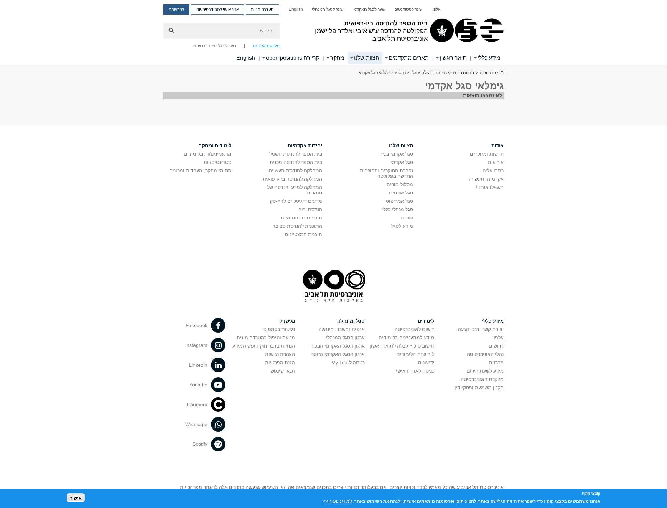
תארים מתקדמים (409, 58)
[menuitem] (436, 9)
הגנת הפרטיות (280, 362)
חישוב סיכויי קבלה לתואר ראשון (402, 346)
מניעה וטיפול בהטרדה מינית (266, 337)
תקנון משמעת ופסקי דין (479, 387)
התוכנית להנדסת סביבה (297, 226)
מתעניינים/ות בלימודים (207, 154)
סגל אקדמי (401, 162)
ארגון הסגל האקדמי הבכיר (338, 346)
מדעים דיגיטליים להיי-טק (296, 201)
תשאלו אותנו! (490, 187)
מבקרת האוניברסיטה (482, 379)
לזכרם (407, 217)
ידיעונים (426, 362)
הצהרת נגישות (280, 354)
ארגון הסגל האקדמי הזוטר (338, 354)
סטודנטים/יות (217, 162)
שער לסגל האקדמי (369, 9)
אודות (497, 145)
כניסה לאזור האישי (415, 371)
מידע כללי (489, 58)
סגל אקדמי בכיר (396, 154)
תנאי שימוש (283, 371)
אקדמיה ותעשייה (486, 179)
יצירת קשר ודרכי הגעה (481, 329)
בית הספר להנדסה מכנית (296, 162)
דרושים (496, 346)
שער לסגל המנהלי (328, 9)
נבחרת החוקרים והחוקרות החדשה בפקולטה (386, 173)
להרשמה (176, 9)
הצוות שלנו (366, 58)
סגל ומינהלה (351, 321)
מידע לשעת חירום (485, 371)
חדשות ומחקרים (487, 154)
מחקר (337, 58)
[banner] (333, 32)
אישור (76, 497)
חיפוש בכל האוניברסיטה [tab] (214, 45)
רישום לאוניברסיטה (414, 329)
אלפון (436, 9)
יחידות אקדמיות (305, 145)
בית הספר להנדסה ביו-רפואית (502, 72)
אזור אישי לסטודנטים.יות (217, 9)
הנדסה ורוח (310, 209)
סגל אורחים (401, 192)
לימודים (426, 321)
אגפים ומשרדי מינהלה (342, 329)
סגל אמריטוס (399, 201)
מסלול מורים (400, 184)
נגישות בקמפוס (279, 329)
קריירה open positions (292, 58)
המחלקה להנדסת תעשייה (295, 170)
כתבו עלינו (493, 170)
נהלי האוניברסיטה (485, 354)
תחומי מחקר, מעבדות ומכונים (200, 170)
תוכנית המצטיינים (303, 234)
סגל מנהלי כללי (397, 209)
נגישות (287, 321)
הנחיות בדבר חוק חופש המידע (263, 346)
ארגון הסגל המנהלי (345, 337)
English (296, 9)
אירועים (496, 162)
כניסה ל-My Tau (348, 362)
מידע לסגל (402, 226)
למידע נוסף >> (337, 500)
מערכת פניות (262, 9)
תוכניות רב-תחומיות (301, 217)
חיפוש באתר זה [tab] (266, 45)
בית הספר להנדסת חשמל (295, 154)
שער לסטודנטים (408, 9)
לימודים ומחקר (215, 145)
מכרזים (496, 362)
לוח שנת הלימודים (415, 354)
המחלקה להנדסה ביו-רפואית (292, 179)
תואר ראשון (453, 58)
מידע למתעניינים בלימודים (406, 337)
